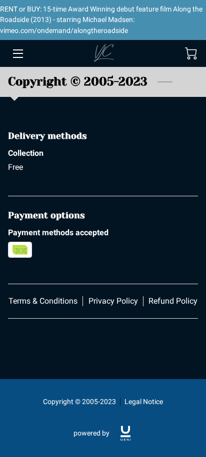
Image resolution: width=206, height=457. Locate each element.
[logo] (125, 433)
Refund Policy (173, 301)
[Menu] (17, 53)
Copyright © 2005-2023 (79, 402)
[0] (191, 53)
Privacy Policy (113, 301)
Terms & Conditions (43, 301)
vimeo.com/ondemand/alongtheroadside (64, 30)
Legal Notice (143, 402)
